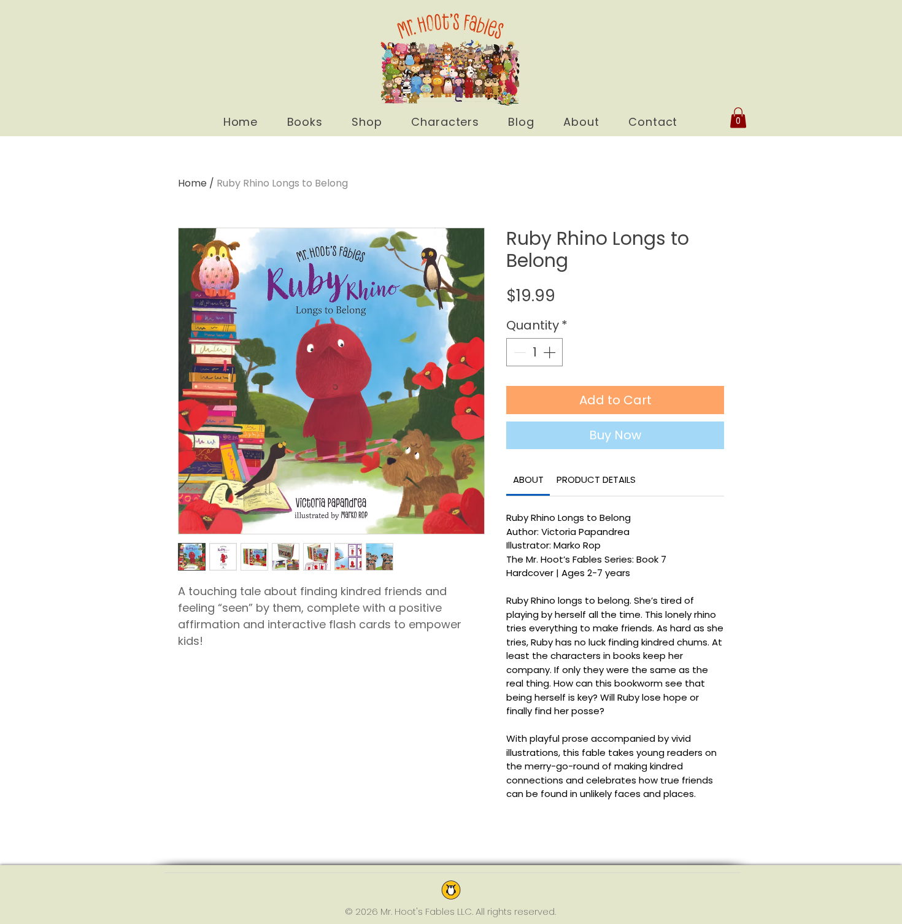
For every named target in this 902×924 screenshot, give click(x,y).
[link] (528, 479)
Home (192, 183)
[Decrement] (518, 352)
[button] (738, 117)
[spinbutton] (534, 352)
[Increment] (550, 352)
